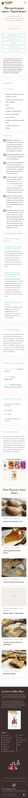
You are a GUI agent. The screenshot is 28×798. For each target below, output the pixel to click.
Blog (19, 744)
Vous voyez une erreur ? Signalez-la (15, 233)
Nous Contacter (6, 746)
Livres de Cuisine (21, 739)
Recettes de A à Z (7, 739)
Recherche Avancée (7, 737)
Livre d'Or (5, 744)
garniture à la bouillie (12, 185)
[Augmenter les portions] (14, 89)
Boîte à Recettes (6, 742)
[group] (9, 89)
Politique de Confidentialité (8, 751)
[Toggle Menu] (25, 2)
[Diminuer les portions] (5, 89)
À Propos (20, 737)
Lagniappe (5, 748)
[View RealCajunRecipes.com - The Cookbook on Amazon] (14, 720)
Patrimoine (20, 742)
